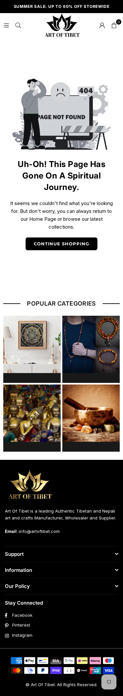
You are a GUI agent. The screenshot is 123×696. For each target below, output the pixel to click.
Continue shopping (61, 243)
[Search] (18, 25)
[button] (114, 25)
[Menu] (6, 25)
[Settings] (102, 25)
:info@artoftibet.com (38, 531)
